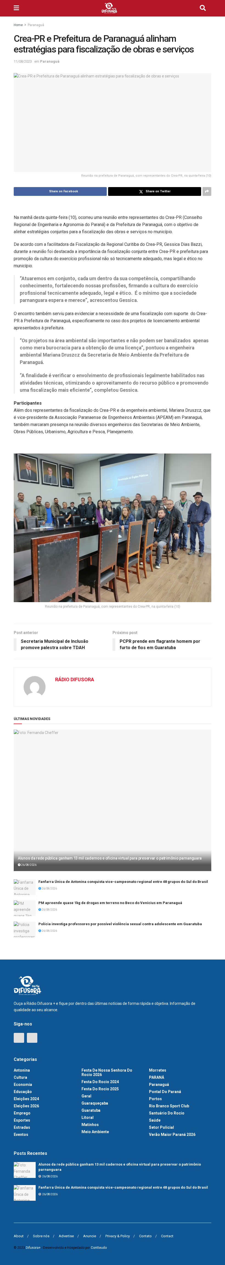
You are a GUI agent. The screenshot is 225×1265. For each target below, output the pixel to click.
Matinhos (90, 1124)
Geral (86, 1096)
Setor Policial (161, 1127)
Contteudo (99, 1248)
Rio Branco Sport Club (169, 1106)
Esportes (22, 1120)
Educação (23, 1091)
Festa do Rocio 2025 (100, 1089)
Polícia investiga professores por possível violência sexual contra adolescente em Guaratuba (120, 924)
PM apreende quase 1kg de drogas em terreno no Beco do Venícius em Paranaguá (110, 903)
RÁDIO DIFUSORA (74, 679)
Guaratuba (90, 1110)
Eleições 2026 (26, 1106)
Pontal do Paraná (165, 1091)
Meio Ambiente (95, 1132)
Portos (155, 1099)
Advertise (66, 1236)
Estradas (22, 1127)
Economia (23, 1084)
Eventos (21, 1134)
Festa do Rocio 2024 (100, 1082)
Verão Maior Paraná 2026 (172, 1134)
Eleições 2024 (26, 1099)
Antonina (22, 1070)
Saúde (155, 1120)
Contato (145, 1236)
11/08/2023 (23, 61)
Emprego (22, 1113)
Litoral (87, 1117)
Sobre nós (41, 1236)
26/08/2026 (28, 864)
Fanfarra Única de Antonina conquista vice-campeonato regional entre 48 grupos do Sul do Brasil (123, 882)
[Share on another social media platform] (207, 191)
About (19, 1236)
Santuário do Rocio (166, 1113)
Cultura (20, 1077)
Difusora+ (33, 1248)
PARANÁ (156, 1077)
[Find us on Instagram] (32, 1038)
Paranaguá (36, 25)
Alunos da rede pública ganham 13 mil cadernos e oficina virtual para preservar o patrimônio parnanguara (110, 858)
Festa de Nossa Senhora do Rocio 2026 (106, 1072)
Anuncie (89, 1236)
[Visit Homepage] (109, 8)
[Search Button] (203, 8)
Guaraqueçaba (94, 1103)
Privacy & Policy (117, 1236)
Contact (167, 1236)
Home (18, 25)
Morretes (157, 1070)
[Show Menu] (16, 8)
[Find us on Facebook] (19, 1038)
